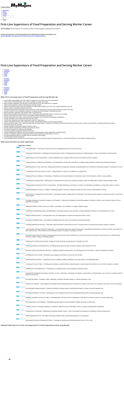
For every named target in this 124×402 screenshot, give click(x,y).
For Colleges (4, 385)
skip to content (119, 1)
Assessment (6, 10)
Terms (2, 400)
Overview (6, 69)
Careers (5, 15)
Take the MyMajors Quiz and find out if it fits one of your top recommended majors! (23, 36)
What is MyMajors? (6, 382)
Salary (5, 75)
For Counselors (5, 384)
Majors (4, 11)
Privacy (7, 400)
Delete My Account (6, 388)
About (3, 379)
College (5, 369)
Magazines (3, 387)
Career (5, 372)
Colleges (5, 13)
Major (5, 365)
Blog (2, 390)
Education (6, 71)
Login (4, 19)
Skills (5, 74)
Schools (6, 72)
